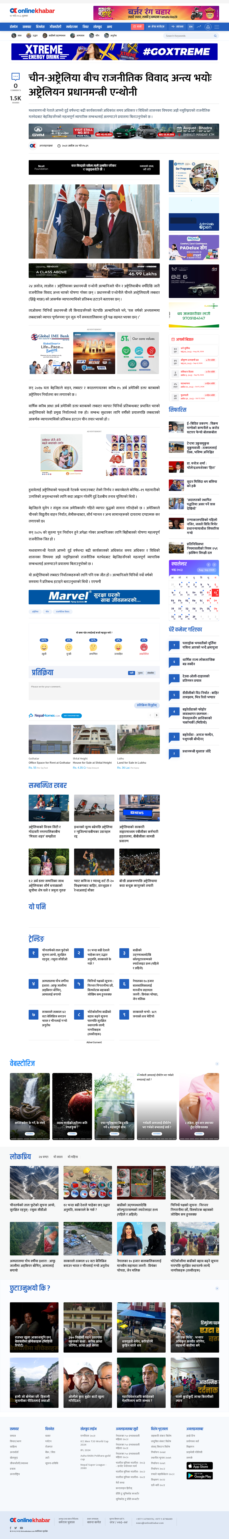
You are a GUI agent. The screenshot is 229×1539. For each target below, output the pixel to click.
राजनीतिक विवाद (62, 612)
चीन (97, 36)
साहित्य (13, 1447)
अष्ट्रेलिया (35, 612)
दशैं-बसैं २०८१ (158, 1485)
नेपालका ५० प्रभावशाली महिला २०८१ (128, 1446)
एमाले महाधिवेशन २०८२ (162, 1474)
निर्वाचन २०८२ (158, 1469)
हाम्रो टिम (190, 1436)
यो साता (58, 1157)
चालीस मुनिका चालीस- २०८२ (130, 1472)
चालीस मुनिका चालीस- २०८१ (130, 1477)
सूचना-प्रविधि (51, 1463)
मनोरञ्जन (72, 27)
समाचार (27, 27)
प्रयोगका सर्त (192, 1441)
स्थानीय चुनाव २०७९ (161, 1458)
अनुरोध (113, 36)
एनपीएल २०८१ (87, 1436)
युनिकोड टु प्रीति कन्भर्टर (127, 1499)
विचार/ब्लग (15, 1441)
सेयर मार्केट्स (158, 27)
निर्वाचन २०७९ (158, 1463)
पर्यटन (48, 1441)
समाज (13, 1436)
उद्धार (35, 36)
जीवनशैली (55, 27)
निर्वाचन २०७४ (158, 1452)
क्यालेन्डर (179, 564)
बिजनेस (40, 27)
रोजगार (48, 1447)
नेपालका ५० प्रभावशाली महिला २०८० (128, 1455)
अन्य (109, 27)
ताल (19, 36)
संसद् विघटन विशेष (160, 1447)
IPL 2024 (85, 1450)
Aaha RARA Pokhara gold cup (95, 1457)
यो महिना (73, 1157)
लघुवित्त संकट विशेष (161, 1441)
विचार (86, 27)
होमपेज (14, 27)
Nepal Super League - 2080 (93, 1466)
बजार (47, 1436)
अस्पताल (80, 36)
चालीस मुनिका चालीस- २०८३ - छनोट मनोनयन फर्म (130, 1464)
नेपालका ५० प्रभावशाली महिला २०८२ (128, 1437)
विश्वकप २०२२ (158, 1480)
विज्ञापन (190, 1447)
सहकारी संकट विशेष (161, 1436)
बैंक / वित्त (50, 1452)
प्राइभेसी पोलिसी (194, 1452)
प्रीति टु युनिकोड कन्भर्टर (127, 1494)
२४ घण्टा (43, 1157)
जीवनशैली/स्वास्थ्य (19, 1463)
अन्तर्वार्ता (14, 1452)
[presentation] (150, 715)
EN (190, 26)
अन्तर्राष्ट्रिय (15, 1474)
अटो (47, 1458)
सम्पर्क (189, 1458)
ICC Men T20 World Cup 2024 (94, 1443)
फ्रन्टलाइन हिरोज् (124, 1488)
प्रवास (12, 1469)
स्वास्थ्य (179, 27)
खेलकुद (98, 27)
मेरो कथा (120, 1483)
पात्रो (139, 27)
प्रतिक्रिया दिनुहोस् (147, 705)
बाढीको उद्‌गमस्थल (57, 36)
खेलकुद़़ (14, 1458)
